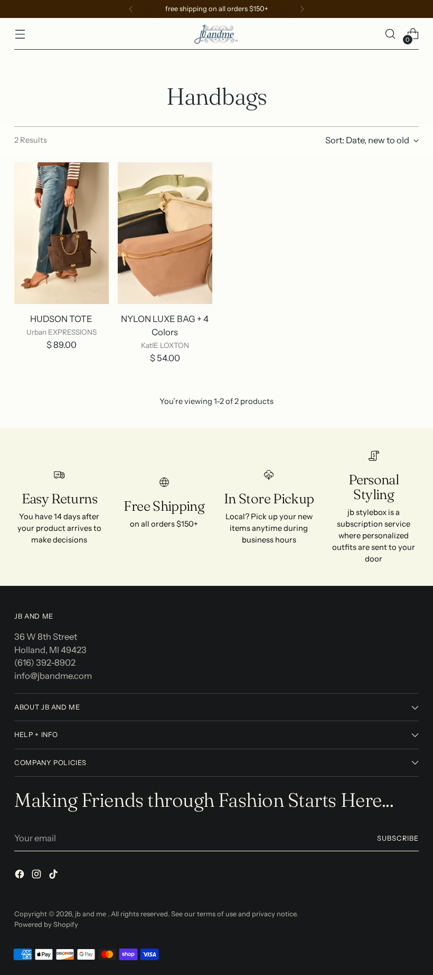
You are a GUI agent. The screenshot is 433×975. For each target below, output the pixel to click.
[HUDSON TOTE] (61, 233)
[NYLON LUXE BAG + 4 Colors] (165, 233)
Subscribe (398, 838)
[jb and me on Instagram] (37, 876)
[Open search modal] (390, 34)
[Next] (302, 9)
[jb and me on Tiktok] (54, 876)
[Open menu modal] (20, 34)
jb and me (91, 914)
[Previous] (131, 9)
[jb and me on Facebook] (20, 876)
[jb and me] (216, 34)
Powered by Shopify (46, 924)
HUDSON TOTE (61, 319)
